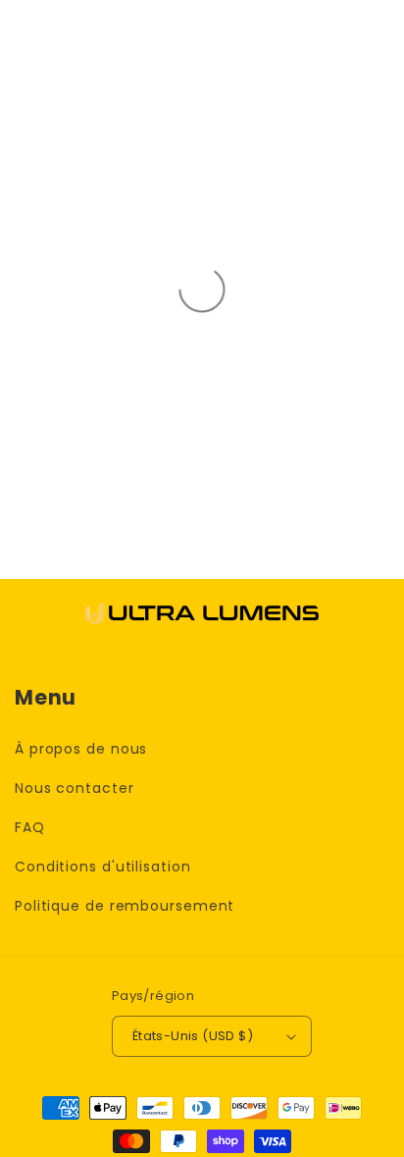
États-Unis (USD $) (192, 1035)
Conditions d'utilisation (103, 866)
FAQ (30, 827)
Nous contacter (74, 788)
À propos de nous (81, 749)
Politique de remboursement (124, 906)
